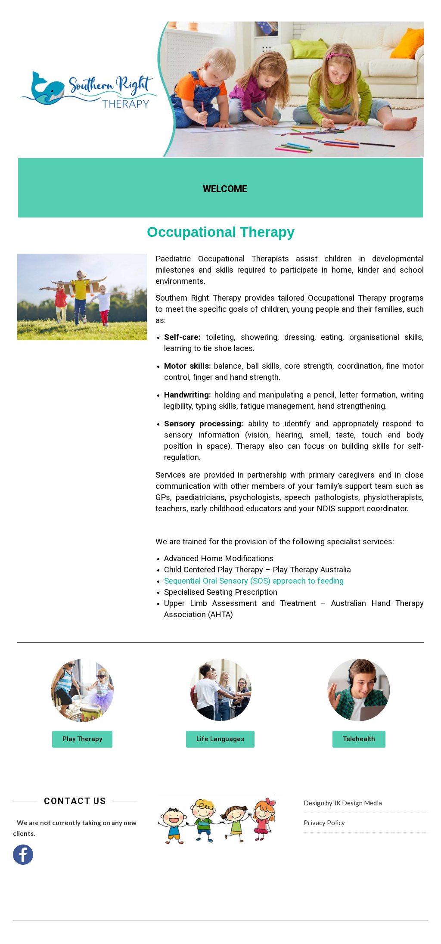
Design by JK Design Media (343, 803)
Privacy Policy (324, 822)
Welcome (225, 188)
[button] (82, 739)
